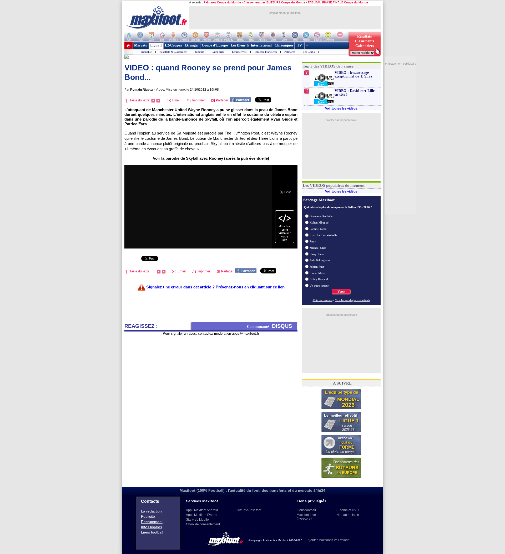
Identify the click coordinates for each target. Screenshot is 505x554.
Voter (341, 291)
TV (299, 45)
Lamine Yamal (318, 228)
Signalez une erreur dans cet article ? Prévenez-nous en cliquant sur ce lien (215, 287)
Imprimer (198, 100)
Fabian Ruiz (317, 266)
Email (175, 100)
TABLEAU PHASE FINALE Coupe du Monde (338, 2)
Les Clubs (309, 51)
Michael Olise (318, 247)
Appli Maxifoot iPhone (201, 515)
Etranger (192, 45)
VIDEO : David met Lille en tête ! (355, 92)
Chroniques (284, 45)
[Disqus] (210, 401)
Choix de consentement (203, 524)
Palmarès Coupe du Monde (222, 2)
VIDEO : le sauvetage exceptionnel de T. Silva (353, 74)
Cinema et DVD (347, 510)
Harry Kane (317, 254)
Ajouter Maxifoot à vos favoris (328, 540)
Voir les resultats (322, 300)
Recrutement (152, 522)
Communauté (269, 326)
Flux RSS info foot (248, 510)
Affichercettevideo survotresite (285, 233)
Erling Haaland (319, 279)
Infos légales (151, 527)
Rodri (313, 241)
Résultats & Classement (173, 51)
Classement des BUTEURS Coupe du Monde (274, 2)
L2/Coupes (173, 45)
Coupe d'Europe (215, 45)
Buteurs (199, 51)
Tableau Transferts (265, 51)
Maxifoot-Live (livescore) (306, 516)
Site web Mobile (197, 519)
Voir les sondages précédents (352, 300)
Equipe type (239, 51)
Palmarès (289, 51)
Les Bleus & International (251, 45)
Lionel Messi (317, 273)
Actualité (146, 51)
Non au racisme (347, 515)
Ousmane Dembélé (321, 216)
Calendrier (218, 51)
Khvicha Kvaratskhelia (323, 235)
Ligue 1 (156, 45)
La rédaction (151, 511)
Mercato (140, 45)
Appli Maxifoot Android (202, 510)
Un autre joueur (319, 285)
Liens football (152, 532)
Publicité (148, 516)
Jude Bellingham (320, 260)
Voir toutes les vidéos (341, 108)
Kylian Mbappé (319, 222)
